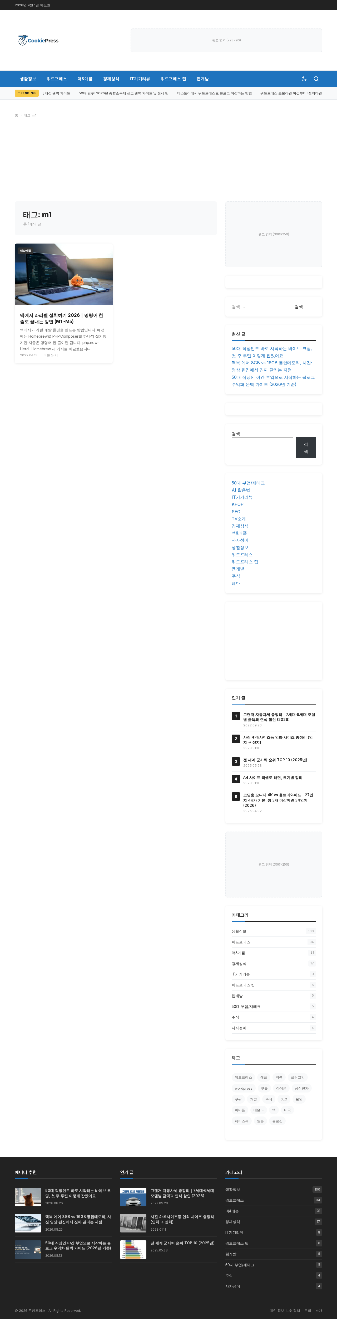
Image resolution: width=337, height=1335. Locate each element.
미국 (287, 1110)
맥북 (279, 1077)
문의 (307, 1310)
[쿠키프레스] (38, 40)
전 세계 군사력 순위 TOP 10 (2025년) (275, 760)
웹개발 (203, 78)
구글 (264, 1088)
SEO (236, 511)
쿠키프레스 (37, 1310)
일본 (260, 1121)
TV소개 (239, 518)
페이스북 (242, 1121)
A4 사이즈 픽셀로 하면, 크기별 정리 (273, 777)
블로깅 (277, 1121)
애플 (263, 1077)
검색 (236, 433)
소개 (318, 1310)
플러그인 (298, 1077)
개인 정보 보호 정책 (285, 1310)
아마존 (240, 1110)
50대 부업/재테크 (248, 483)
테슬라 (259, 1110)
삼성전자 (302, 1088)
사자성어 (240, 540)
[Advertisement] (168, 162)
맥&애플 (85, 78)
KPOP (238, 504)
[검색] (316, 79)
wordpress (243, 1088)
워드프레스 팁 (173, 78)
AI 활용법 (241, 490)
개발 (253, 1099)
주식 (236, 576)
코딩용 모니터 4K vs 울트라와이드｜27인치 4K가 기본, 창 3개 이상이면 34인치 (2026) (278, 800)
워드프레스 (57, 78)
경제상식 (111, 78)
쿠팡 (238, 1099)
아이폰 (281, 1088)
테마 (236, 583)
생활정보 (28, 78)
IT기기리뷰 (140, 78)
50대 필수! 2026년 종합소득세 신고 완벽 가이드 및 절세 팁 (120, 93)
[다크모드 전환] (304, 79)
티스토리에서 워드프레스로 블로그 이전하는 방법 (211, 93)
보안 (299, 1099)
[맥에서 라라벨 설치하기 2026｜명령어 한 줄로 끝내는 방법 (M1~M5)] (64, 274)
